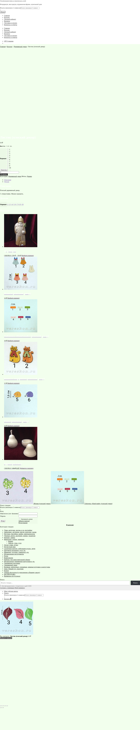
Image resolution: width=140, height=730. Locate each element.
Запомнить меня (26, 519)
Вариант (3, 158)
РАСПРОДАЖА (9, 574)
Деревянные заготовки (12, 563)
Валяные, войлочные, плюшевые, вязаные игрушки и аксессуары (27, 567)
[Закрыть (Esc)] (7, 705)
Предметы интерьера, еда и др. (15, 550)
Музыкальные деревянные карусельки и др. (19, 561)
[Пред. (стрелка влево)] (1, 707)
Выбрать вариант (28, 255)
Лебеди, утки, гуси (14, 543)
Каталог (7, 17)
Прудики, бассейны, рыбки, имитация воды (19, 534)
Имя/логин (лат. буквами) (9, 513)
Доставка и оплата (10, 23)
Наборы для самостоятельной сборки (17, 560)
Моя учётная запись (11, 591)
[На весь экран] (3, 705)
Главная (7, 15)
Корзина (7, 21)
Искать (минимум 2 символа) (10, 8)
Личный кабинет (10, 19)
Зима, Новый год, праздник (13, 569)
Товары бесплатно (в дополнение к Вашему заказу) (22, 572)
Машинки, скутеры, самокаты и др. (16, 552)
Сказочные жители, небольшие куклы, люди (19, 548)
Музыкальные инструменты (14, 554)
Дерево (29, 176)
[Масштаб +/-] (1, 705)
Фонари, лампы (9, 537)
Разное (6, 571)
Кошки (10, 541)
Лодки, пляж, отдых (11, 545)
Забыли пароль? (24, 521)
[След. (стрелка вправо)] (3, 707)
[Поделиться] (5, 705)
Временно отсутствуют (12, 576)
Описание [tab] (7, 180)
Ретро (6, 556)
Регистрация (23, 523)
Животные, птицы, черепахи (14, 539)
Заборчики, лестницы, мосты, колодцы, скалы (20, 532)
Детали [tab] (6, 182)
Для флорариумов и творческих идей (13, 1)
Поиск (2, 580)
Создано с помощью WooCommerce (12, 588)
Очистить (4, 170)
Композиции (8, 558)
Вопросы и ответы (10, 25)
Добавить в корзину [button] (27, 468)
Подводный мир (10, 547)
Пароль (2, 516)
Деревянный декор (20, 46)
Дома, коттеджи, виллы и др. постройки (18, 530)
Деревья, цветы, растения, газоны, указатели (19, 536)
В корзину (4, 174)
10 (10, 168)
